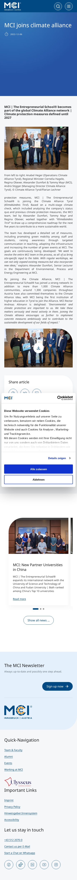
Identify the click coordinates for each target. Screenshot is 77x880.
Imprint (8, 800)
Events (8, 763)
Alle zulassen (38, 469)
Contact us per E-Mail (17, 846)
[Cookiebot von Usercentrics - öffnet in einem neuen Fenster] (57, 398)
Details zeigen (57, 458)
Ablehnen (39, 479)
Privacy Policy (12, 806)
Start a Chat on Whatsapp (19, 853)
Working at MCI (13, 769)
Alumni (8, 756)
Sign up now (55, 686)
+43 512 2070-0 (13, 840)
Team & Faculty (13, 750)
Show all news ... (39, 620)
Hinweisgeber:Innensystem (20, 813)
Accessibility (11, 819)
